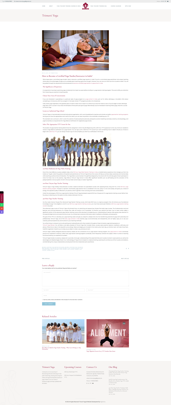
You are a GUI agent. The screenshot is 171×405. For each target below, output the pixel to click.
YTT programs (82, 101)
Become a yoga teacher (69, 248)
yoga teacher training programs (119, 114)
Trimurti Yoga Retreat (49, 225)
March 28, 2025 (45, 346)
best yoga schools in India (72, 218)
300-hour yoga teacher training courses (80, 204)
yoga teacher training (57, 127)
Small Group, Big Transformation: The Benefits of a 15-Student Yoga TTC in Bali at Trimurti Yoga (119, 381)
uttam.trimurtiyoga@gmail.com (94, 378)
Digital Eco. (103, 401)
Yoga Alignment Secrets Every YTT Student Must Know (101, 351)
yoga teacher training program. (103, 90)
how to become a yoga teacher (59, 249)
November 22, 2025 (91, 349)
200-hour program (63, 101)
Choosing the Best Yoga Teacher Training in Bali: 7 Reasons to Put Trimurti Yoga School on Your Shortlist (119, 372)
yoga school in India (91, 99)
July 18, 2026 (112, 375)
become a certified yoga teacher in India (83, 79)
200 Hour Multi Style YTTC (71, 372)
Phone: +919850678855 (92, 381)
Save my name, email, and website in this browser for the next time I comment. (62, 299)
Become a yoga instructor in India (53, 248)
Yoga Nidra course (74, 176)
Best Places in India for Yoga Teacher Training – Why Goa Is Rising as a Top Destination (61, 348)
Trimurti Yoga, (46, 114)
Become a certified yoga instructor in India (53, 247)
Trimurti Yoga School (86, 174)
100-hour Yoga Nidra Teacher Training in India (85, 172)
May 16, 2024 (45, 73)
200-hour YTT (100, 127)
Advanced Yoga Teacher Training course (73, 202)
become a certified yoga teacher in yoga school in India (88, 83)
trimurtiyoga (54, 73)
